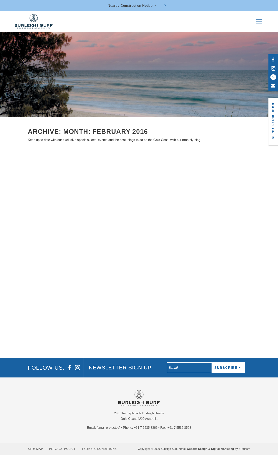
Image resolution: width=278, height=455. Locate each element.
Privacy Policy (62, 448)
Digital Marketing (222, 448)
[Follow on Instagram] (273, 68)
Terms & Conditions (99, 448)
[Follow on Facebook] (273, 59)
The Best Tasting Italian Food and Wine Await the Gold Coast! (103, 301)
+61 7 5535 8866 (145, 427)
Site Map (35, 448)
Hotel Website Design (193, 448)
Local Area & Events (67, 309)
